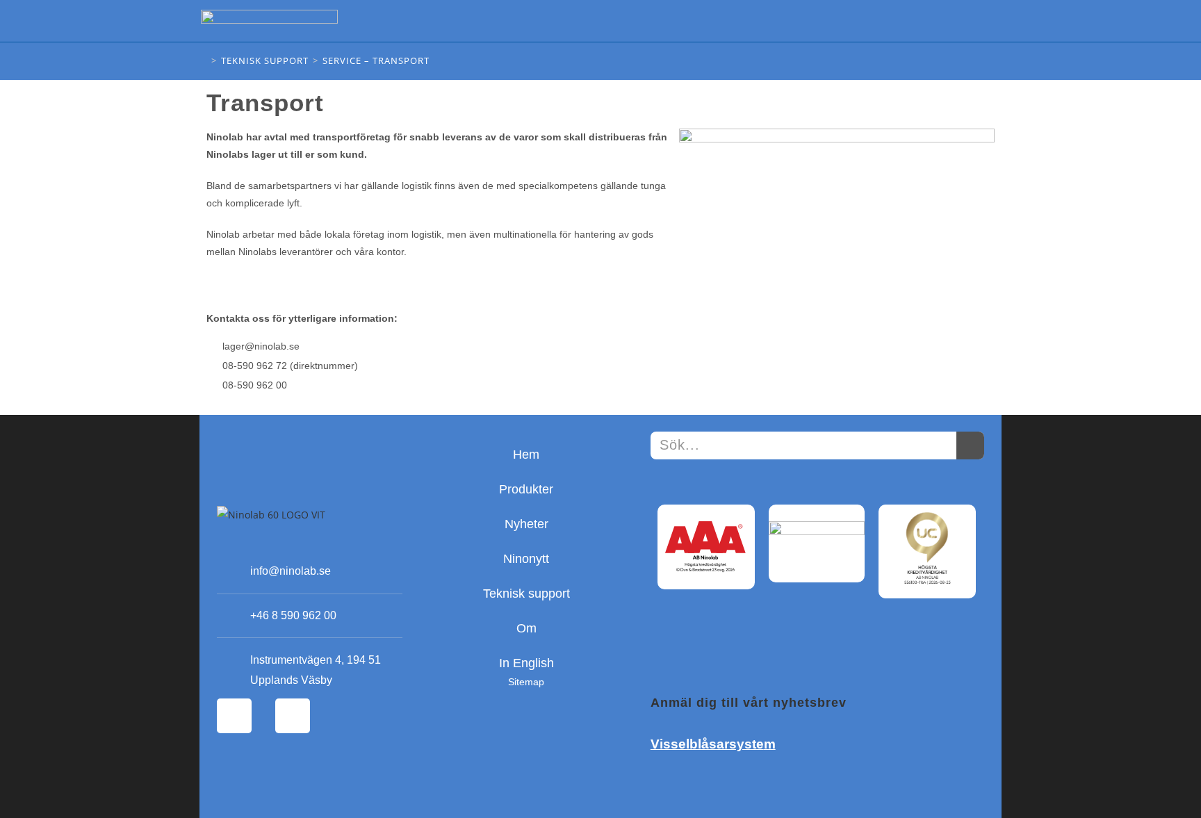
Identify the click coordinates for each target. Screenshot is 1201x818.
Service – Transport (376, 60)
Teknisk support (526, 593)
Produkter (526, 489)
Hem (526, 454)
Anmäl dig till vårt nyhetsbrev (749, 703)
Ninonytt (526, 559)
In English (526, 663)
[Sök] (970, 445)
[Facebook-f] (234, 715)
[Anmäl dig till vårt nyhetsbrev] (685, 654)
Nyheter (526, 524)
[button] (990, 21)
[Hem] (203, 60)
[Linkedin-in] (292, 715)
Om (526, 628)
